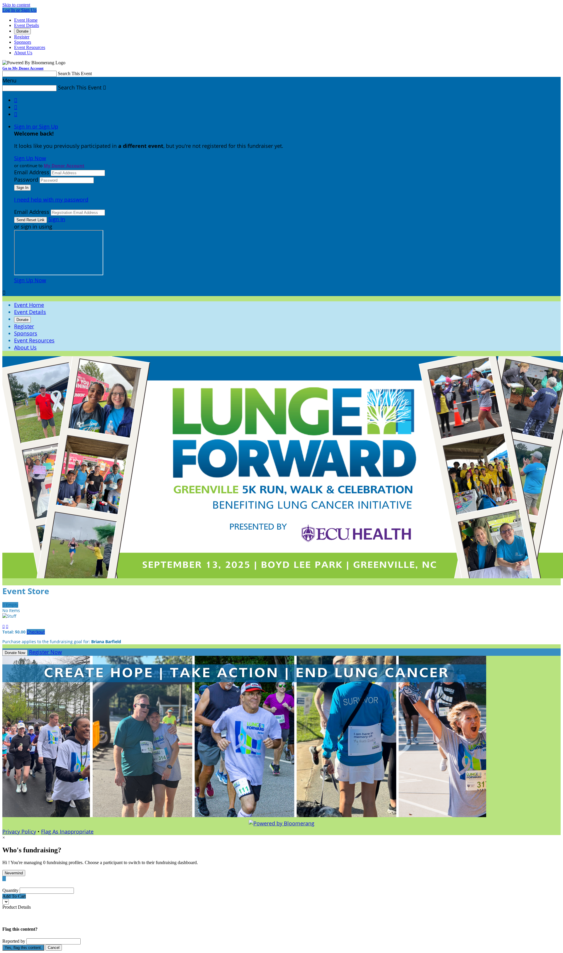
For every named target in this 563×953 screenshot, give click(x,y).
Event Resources (29, 47)
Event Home (26, 20)
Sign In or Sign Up (36, 126)
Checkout (36, 632)
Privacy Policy (19, 831)
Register (21, 36)
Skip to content (16, 4)
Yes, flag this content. (23, 947)
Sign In (56, 219)
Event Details (26, 25)
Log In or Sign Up (19, 10)
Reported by (13, 941)
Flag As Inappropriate (67, 831)
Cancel (54, 947)
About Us (23, 52)
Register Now (45, 651)
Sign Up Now (30, 158)
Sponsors (22, 42)
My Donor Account (64, 165)
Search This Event (75, 73)
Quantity (10, 890)
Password (26, 179)
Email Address (31, 172)
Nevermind (14, 873)
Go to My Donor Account (22, 68)
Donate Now (15, 652)
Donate (22, 31)
